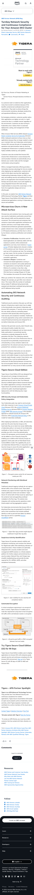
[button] (9, 11)
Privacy (4, 886)
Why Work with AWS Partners (13, 776)
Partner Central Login (10, 780)
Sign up (20, 659)
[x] (3, 877)
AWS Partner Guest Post (21, 728)
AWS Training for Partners (11, 782)
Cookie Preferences (21, 886)
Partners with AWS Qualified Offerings (12, 734)
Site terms (11, 886)
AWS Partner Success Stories (16, 732)
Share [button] (22, 34)
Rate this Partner (25, 715)
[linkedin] (9, 877)
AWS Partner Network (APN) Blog (11, 18)
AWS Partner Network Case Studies (14, 774)
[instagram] (12, 877)
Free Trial (26, 711)
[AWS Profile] (30, 3)
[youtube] (18, 877)
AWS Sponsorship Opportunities (13, 785)
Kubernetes (28, 732)
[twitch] (15, 877)
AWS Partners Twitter (12, 804)
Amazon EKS (9, 728)
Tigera (27, 734)
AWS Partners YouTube (13, 807)
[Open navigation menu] (3, 3)
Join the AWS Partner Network (13, 778)
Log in (16, 758)
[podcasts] (21, 877)
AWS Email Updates (12, 809)
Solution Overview (16, 711)
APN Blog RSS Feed (12, 811)
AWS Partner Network (24, 194)
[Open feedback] (32, 447)
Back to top (16, 881)
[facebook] (6, 877)
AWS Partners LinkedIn (13, 802)
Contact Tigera (5, 711)
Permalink (4, 34)
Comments (13, 34)
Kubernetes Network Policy (19, 415)
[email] (24, 877)
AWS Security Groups (16, 411)
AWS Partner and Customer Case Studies (16, 772)
